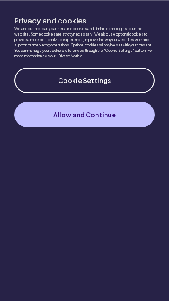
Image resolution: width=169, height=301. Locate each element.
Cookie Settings (84, 80)
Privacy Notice (70, 56)
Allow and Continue (84, 115)
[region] (84, 150)
